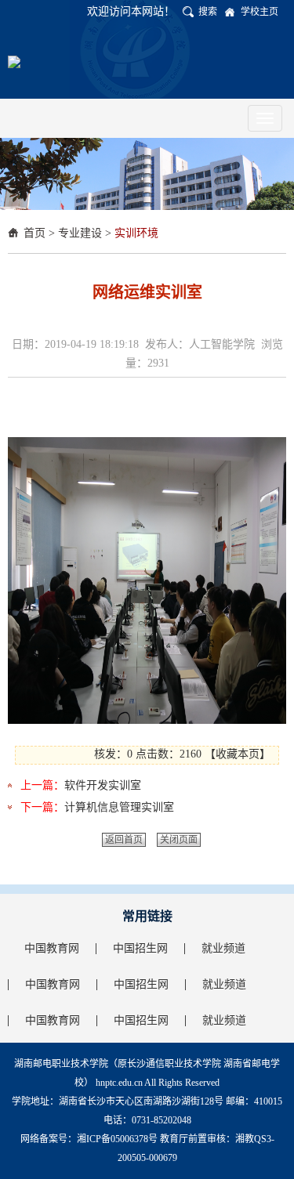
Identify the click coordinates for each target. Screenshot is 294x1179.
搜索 (207, 11)
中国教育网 (51, 948)
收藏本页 (238, 754)
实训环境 (136, 233)
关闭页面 (179, 839)
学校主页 (259, 11)
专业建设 (80, 233)
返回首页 (124, 839)
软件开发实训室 (102, 785)
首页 (34, 233)
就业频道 (223, 948)
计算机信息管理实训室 (119, 807)
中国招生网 (140, 948)
